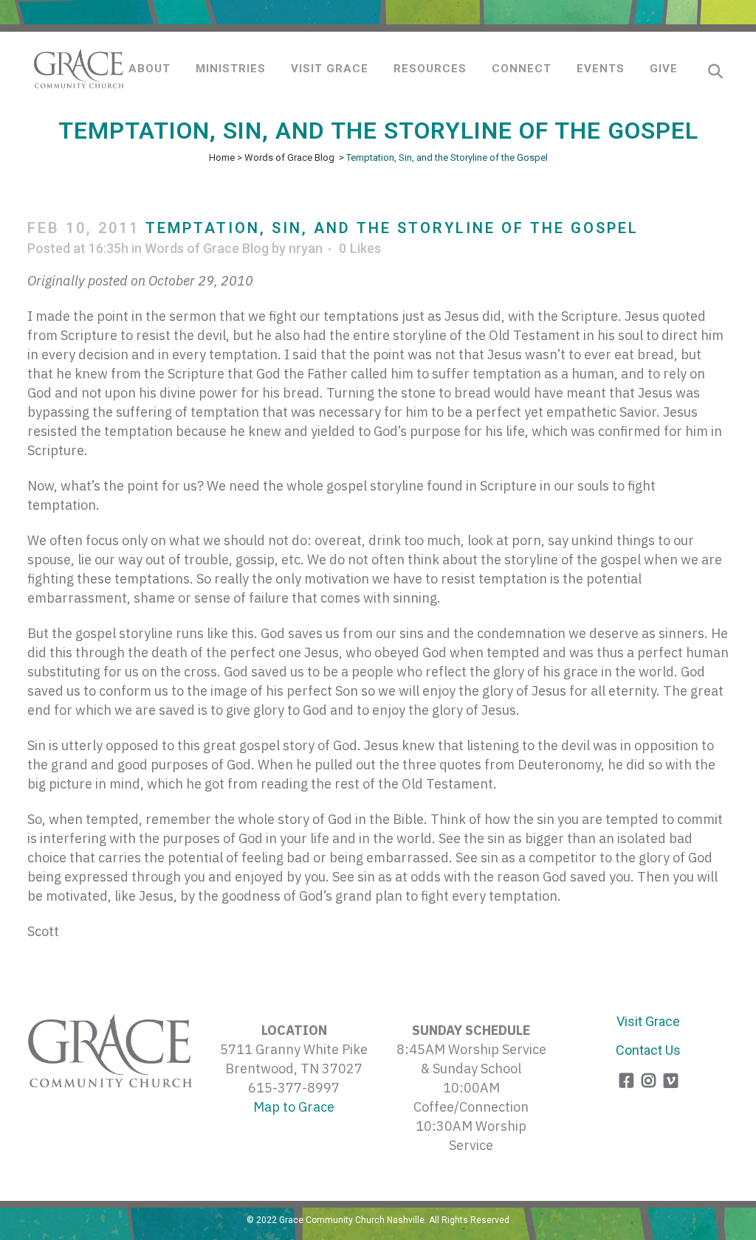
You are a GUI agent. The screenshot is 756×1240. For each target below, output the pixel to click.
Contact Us (648, 1050)
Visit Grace (648, 1021)
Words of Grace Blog (289, 157)
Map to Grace (293, 1106)
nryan (306, 248)
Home (222, 157)
